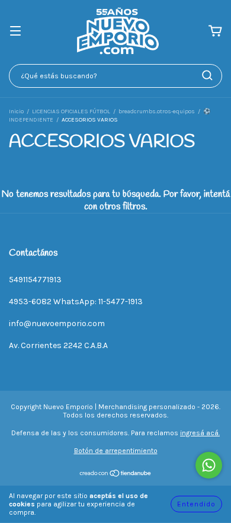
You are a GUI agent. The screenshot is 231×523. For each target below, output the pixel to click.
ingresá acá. (200, 433)
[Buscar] (207, 75)
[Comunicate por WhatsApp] (208, 465)
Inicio (16, 111)
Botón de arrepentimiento (116, 451)
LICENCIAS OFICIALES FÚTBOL (71, 111)
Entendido (196, 504)
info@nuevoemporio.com (57, 323)
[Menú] (15, 32)
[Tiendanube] (116, 475)
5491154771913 (35, 280)
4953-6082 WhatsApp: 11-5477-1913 (76, 301)
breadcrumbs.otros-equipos (156, 111)
